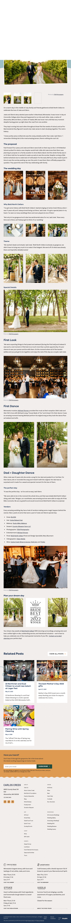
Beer (48, 793)
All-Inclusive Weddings (53, 815)
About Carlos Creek (29, 790)
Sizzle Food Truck (28, 820)
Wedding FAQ (50, 823)
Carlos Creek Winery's (18, 542)
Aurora (27, 542)
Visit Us (26, 787)
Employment (27, 804)
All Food (26, 815)
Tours (25, 855)
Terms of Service (40, 920)
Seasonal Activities (29, 852)
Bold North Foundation (30, 793)
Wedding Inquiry (51, 829)
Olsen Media (21, 539)
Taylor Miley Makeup (20, 523)
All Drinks (49, 787)
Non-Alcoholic (51, 801)
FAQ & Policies (27, 801)
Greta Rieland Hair (16, 520)
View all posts (56, 654)
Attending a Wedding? (53, 820)
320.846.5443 (7, 797)
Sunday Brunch (28, 826)
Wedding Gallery (51, 817)
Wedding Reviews (52, 826)
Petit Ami (34, 542)
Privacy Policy (26, 770)
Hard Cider (50, 796)
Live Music (27, 847)
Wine (48, 790)
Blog (25, 799)
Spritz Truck (27, 823)
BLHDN (13, 517)
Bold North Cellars (17, 536)
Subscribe (43, 766)
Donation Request (29, 807)
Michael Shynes (23, 410)
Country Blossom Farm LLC (21, 526)
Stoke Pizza (27, 817)
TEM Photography (17, 100)
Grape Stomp (27, 844)
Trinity (43, 542)
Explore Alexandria (29, 796)
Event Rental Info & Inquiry (31, 849)
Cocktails (49, 799)
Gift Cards (26, 836)
